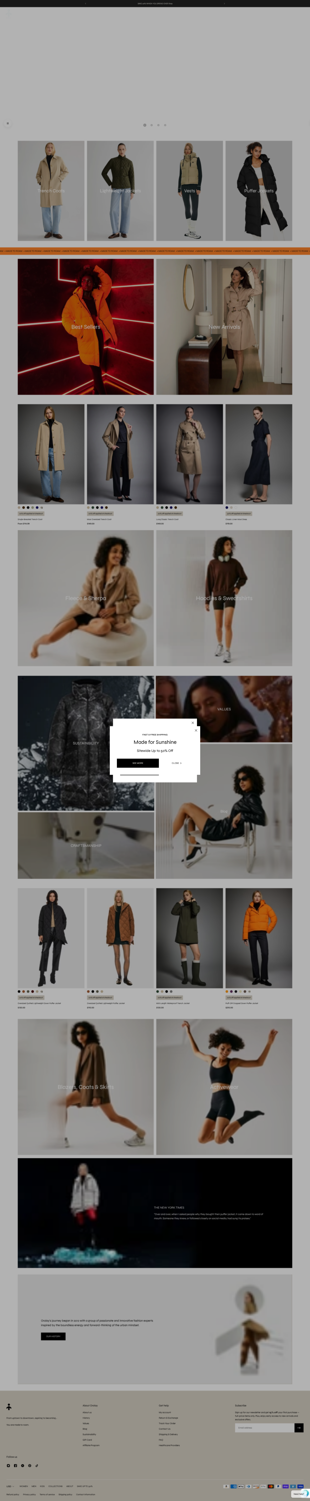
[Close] (193, 723)
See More (138, 763)
